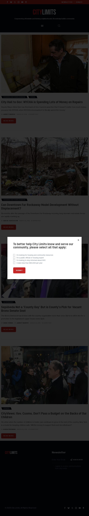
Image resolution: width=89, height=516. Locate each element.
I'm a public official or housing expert (30, 258)
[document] (44, 258)
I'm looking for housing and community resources (34, 255)
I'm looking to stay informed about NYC (31, 260)
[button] (78, 240)
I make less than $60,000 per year (29, 263)
